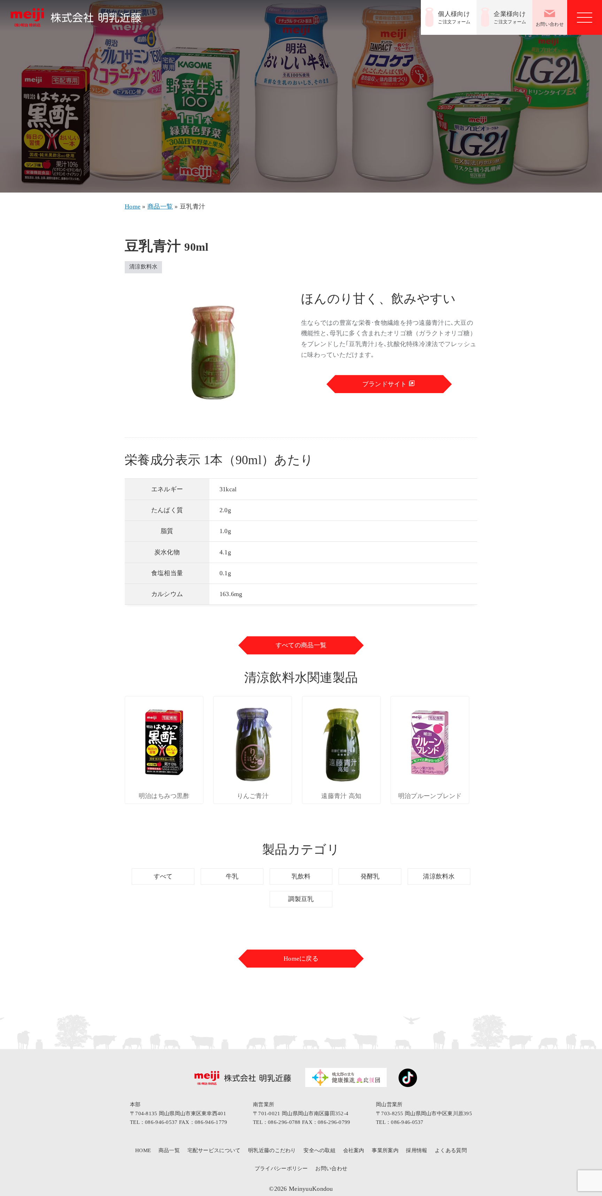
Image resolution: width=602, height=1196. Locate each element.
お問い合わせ (550, 24)
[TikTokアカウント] (404, 1080)
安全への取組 (319, 1150)
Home (132, 206)
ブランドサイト (385, 384)
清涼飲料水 (439, 876)
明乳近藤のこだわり (272, 1150)
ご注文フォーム (454, 17)
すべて (163, 876)
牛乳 (232, 876)
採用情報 (416, 1150)
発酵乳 (370, 876)
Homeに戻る (301, 958)
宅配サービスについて (214, 1150)
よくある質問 (451, 1150)
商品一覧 (160, 206)
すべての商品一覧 (301, 645)
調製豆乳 (301, 899)
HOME (143, 1150)
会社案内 (353, 1150)
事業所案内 (385, 1150)
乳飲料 (301, 876)
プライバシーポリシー (281, 1168)
